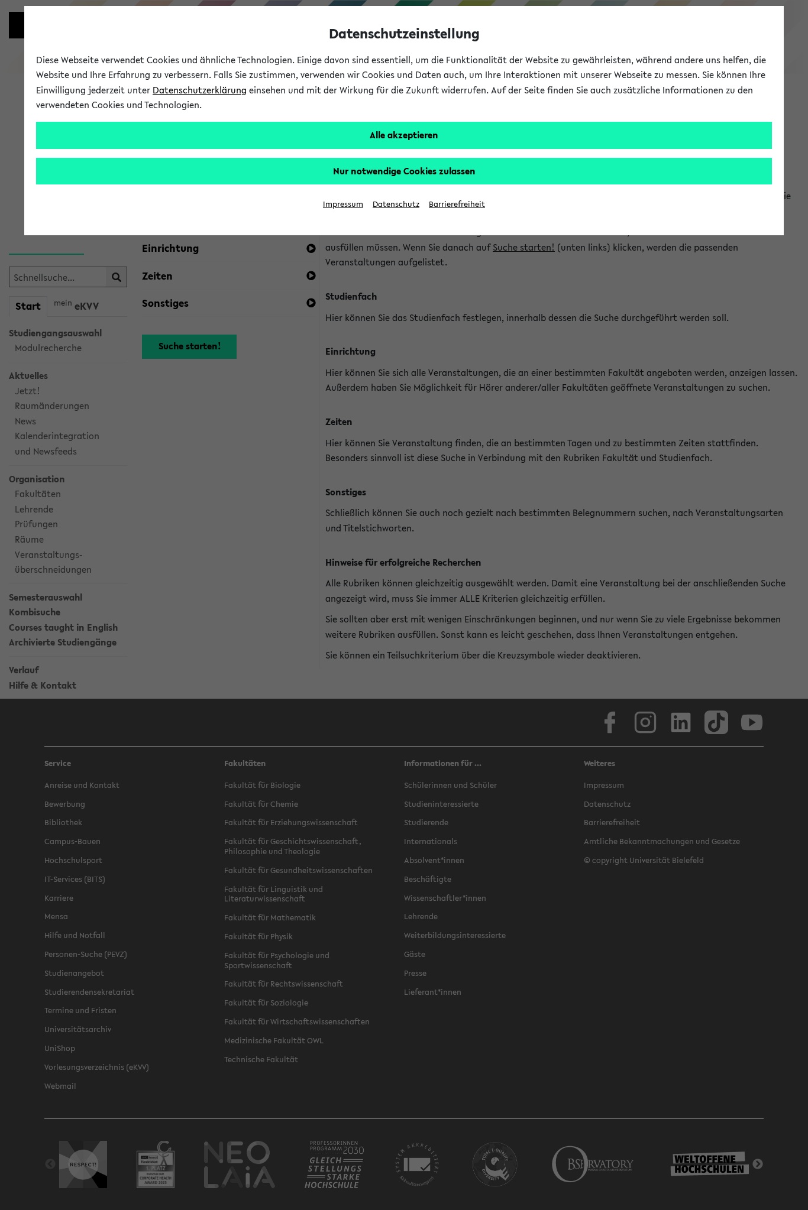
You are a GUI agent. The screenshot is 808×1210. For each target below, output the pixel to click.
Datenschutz (396, 204)
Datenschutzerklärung (200, 89)
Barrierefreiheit (457, 204)
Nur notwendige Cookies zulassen (404, 170)
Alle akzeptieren (404, 134)
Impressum (343, 204)
